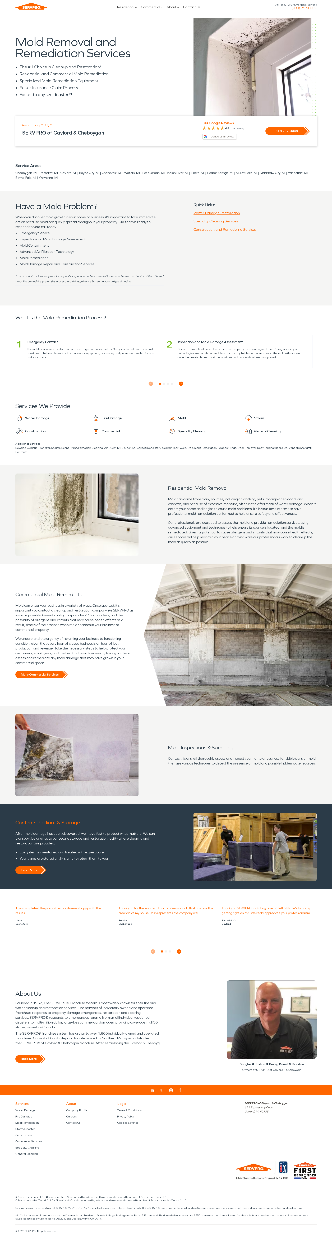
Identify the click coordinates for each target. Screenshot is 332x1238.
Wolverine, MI (48, 178)
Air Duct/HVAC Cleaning (119, 448)
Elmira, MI (197, 173)
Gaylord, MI (68, 173)
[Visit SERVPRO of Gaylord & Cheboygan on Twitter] (161, 1090)
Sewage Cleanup (26, 448)
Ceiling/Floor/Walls (174, 448)
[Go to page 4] (172, 384)
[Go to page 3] (168, 384)
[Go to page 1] (160, 384)
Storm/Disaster (25, 1129)
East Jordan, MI (153, 173)
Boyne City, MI (89, 173)
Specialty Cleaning (27, 1147)
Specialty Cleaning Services (215, 221)
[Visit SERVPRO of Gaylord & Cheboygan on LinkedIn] (152, 1090)
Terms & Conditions (129, 1110)
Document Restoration (202, 448)
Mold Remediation (27, 1122)
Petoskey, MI (49, 173)
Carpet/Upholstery (149, 448)
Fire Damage (23, 1116)
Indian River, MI (177, 173)
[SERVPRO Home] (31, 6)
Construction (23, 1135)
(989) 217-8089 (304, 8)
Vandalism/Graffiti (300, 448)
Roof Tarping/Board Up (272, 448)
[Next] (181, 384)
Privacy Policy (125, 1116)
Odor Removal (246, 448)
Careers (71, 1116)
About (171, 7)
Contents (21, 452)
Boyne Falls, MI (25, 178)
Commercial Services (28, 1141)
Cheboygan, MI (26, 173)
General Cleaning (26, 1153)
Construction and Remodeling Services (224, 229)
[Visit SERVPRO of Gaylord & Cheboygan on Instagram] (171, 1090)
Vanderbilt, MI (298, 173)
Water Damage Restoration (216, 213)
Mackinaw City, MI (272, 173)
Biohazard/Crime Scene (54, 448)
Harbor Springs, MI (220, 173)
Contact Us (192, 7)
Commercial (150, 7)
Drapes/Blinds (227, 448)
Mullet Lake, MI (246, 173)
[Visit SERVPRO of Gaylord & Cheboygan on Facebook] (180, 1090)
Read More (29, 1059)
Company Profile (76, 1110)
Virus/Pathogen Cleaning (87, 448)
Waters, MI (132, 173)
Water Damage (25, 1110)
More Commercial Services (40, 674)
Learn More (29, 870)
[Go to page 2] (164, 384)
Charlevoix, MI (112, 173)
